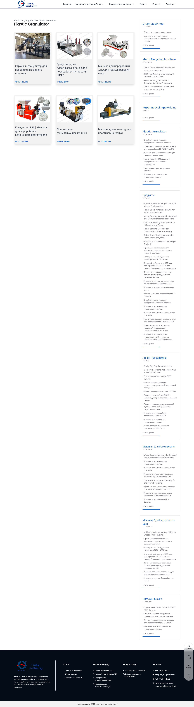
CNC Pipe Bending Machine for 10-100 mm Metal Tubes (159, 75)
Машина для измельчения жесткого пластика (159, 314)
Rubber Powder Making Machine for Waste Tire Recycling (160, 204)
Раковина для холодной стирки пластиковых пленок (157, 627)
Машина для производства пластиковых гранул (114, 131)
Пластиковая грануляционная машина (72, 131)
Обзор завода (71, 674)
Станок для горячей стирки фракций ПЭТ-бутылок (160, 608)
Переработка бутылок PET (106, 674)
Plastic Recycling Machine (26, 20)
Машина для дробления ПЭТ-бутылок (157, 500)
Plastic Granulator (155, 131)
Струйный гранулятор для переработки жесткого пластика (31, 69)
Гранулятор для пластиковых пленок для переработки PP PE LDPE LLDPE (72, 69)
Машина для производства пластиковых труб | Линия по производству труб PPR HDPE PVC (158, 337)
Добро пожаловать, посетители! (132, 675)
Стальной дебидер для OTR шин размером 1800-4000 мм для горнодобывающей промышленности (160, 266)
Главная (67, 4)
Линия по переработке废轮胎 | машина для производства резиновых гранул (160, 398)
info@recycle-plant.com (165, 675)
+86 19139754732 (162, 670)
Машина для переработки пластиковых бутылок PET (155, 414)
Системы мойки (152, 599)
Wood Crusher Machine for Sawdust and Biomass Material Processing (160, 217)
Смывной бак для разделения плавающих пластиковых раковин (158, 615)
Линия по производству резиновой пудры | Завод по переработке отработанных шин (159, 407)
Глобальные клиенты (74, 677)
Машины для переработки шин (159, 522)
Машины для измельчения (159, 446)
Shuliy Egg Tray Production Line (158, 366)
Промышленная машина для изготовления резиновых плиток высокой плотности (158, 250)
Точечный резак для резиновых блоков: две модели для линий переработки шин (157, 275)
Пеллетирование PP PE (105, 670)
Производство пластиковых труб (102, 685)
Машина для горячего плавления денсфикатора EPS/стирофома (158, 475)
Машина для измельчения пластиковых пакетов (155, 307)
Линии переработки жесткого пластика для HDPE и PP (156, 427)
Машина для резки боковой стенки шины (159, 288)
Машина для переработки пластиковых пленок (155, 420)
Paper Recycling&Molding (160, 107)
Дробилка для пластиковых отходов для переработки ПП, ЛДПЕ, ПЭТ (159, 488)
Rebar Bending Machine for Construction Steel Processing (158, 81)
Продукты (148, 195)
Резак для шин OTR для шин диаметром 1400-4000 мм (156, 258)
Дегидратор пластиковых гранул (158, 32)
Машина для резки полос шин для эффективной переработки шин (159, 282)
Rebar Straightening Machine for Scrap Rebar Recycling (159, 88)
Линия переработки (155, 358)
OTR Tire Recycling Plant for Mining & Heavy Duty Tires (160, 371)
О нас (155, 4)
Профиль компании (73, 670)
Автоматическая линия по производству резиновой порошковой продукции (160, 385)
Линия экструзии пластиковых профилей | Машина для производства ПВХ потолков (157, 328)
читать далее (21, 81)
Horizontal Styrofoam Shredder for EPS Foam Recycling (160, 481)
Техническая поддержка (134, 670)
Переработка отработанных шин (103, 679)
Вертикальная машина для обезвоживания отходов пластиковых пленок (160, 38)
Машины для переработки (88, 4)
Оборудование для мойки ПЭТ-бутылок (158, 377)
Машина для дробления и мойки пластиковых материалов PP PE (158, 494)
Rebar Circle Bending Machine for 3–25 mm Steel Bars (159, 69)
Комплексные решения (120, 4)
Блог (142, 4)
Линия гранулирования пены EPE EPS (160, 391)
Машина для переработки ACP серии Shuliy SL (160, 242)
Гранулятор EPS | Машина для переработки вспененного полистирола (31, 131)
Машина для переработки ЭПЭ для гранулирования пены (114, 69)
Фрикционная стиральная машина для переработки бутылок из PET (159, 621)
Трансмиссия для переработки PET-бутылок (160, 295)
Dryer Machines (153, 24)
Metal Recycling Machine (159, 59)
